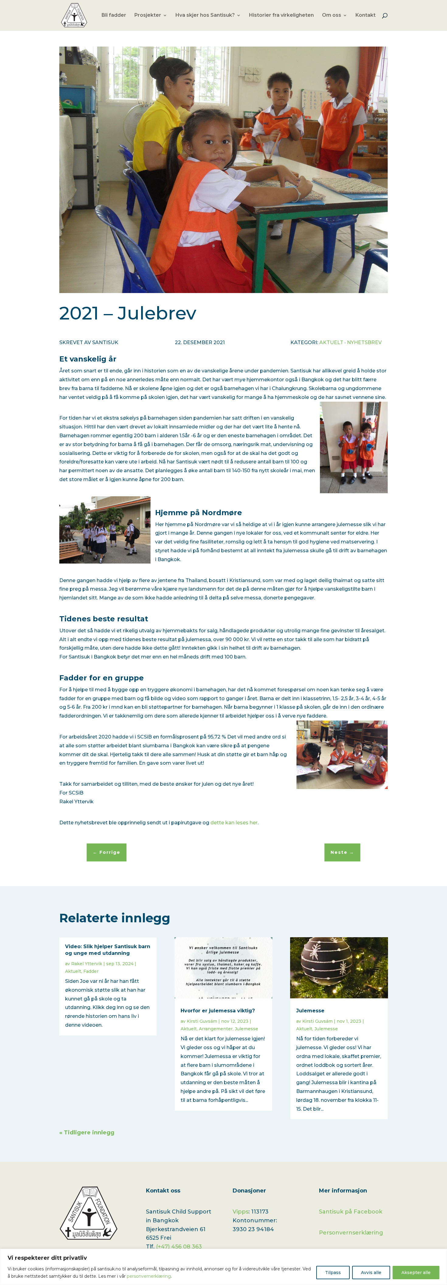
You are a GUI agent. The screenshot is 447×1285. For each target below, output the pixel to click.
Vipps (240, 1211)
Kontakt (365, 15)
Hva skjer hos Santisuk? (205, 15)
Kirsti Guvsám (202, 1021)
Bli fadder (114, 15)
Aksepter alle (416, 1272)
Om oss (331, 15)
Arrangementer (216, 1029)
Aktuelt (331, 342)
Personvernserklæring (351, 1232)
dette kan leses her (234, 823)
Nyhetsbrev (364, 342)
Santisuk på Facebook (350, 1211)
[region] (223, 1267)
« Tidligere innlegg (86, 1132)
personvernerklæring (149, 1276)
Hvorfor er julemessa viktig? (218, 1011)
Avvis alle (371, 1272)
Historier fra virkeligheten (281, 15)
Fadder (91, 971)
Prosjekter (147, 15)
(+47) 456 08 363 (179, 1246)
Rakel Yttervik (86, 963)
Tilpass (333, 1272)
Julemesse (246, 1029)
